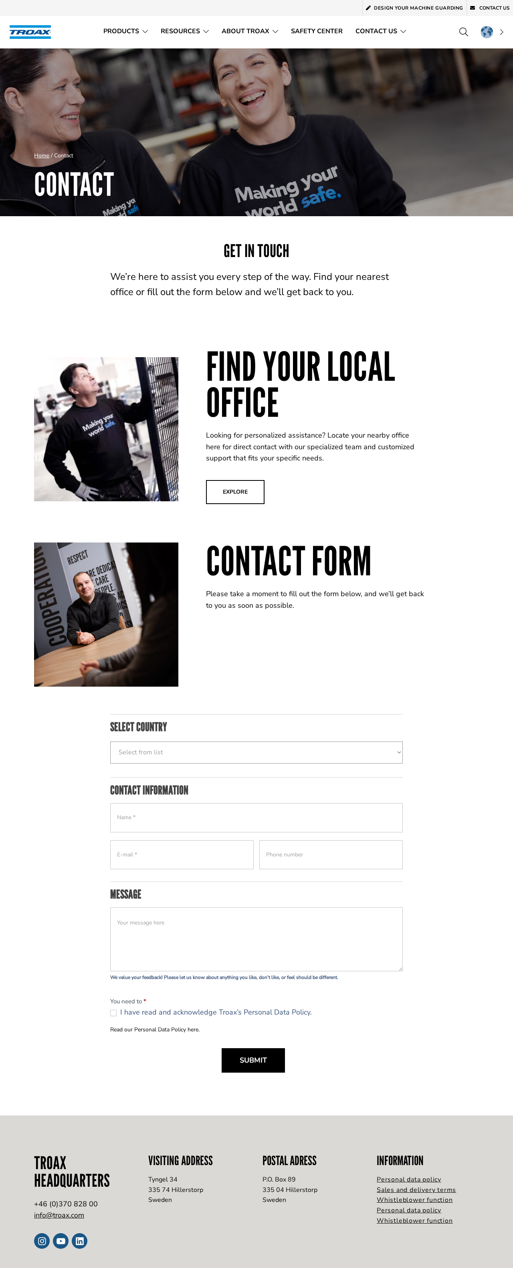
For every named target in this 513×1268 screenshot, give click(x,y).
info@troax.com (59, 1215)
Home (41, 155)
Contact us (494, 8)
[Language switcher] (491, 32)
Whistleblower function (415, 1200)
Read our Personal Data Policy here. (155, 1029)
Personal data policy (409, 1179)
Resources (180, 31)
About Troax (245, 31)
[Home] (33, 31)
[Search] (464, 32)
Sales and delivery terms (416, 1190)
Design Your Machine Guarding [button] (418, 8)
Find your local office (300, 384)
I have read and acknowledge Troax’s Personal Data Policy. (215, 1012)
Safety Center (317, 31)
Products (121, 31)
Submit (253, 1060)
